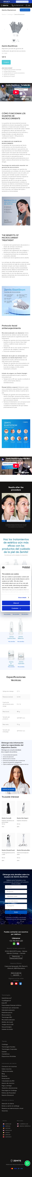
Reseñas (4, 1076)
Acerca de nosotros (8, 1083)
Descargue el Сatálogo (9, 1090)
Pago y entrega (7, 1085)
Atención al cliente (8, 1103)
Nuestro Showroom (8, 1095)
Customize (15, 608)
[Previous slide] (5, 29)
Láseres (4, 1051)
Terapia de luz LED (7, 1024)
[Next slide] (27, 29)
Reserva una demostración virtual (12, 1108)
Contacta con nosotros (9, 1066)
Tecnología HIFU (7, 1017)
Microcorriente (6, 1015)
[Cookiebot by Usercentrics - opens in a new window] (22, 567)
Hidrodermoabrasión (8, 1010)
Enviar (16, 912)
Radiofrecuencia (7, 1012)
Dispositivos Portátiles (9, 1056)
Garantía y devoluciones (9, 1088)
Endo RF (4, 1003)
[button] (18, 5)
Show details (22, 597)
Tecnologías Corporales (9, 1049)
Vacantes (5, 1111)
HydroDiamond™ (7, 998)
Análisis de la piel (7, 1022)
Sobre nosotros (6, 1069)
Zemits (4, 14)
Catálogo (10, 14)
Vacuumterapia (7, 1027)
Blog (3, 1073)
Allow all (16, 603)
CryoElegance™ (6, 1000)
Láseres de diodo (7, 1029)
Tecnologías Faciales (8, 1047)
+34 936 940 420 (16, 941)
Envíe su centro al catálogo (10, 1106)
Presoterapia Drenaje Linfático (11, 1005)
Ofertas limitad (7, 1071)
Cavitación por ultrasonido (10, 1007)
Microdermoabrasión (8, 1019)
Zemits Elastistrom (9, 10)
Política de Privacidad (8, 1093)
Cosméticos (6, 1054)
